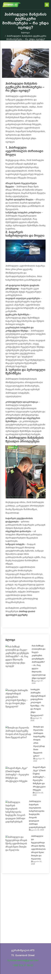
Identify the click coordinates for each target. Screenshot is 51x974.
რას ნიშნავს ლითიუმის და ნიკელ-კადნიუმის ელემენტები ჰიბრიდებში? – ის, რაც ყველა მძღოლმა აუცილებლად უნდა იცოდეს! (39, 661)
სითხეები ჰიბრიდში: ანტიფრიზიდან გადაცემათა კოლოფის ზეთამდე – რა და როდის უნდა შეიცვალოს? (38, 702)
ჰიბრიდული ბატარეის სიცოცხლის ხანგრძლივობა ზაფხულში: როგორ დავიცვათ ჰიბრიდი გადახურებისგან (37, 814)
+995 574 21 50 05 (23, 965)
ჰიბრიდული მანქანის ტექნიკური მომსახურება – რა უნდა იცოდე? (24, 87)
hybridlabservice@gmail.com (22, 960)
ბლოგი (25, 32)
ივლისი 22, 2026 (37, 830)
